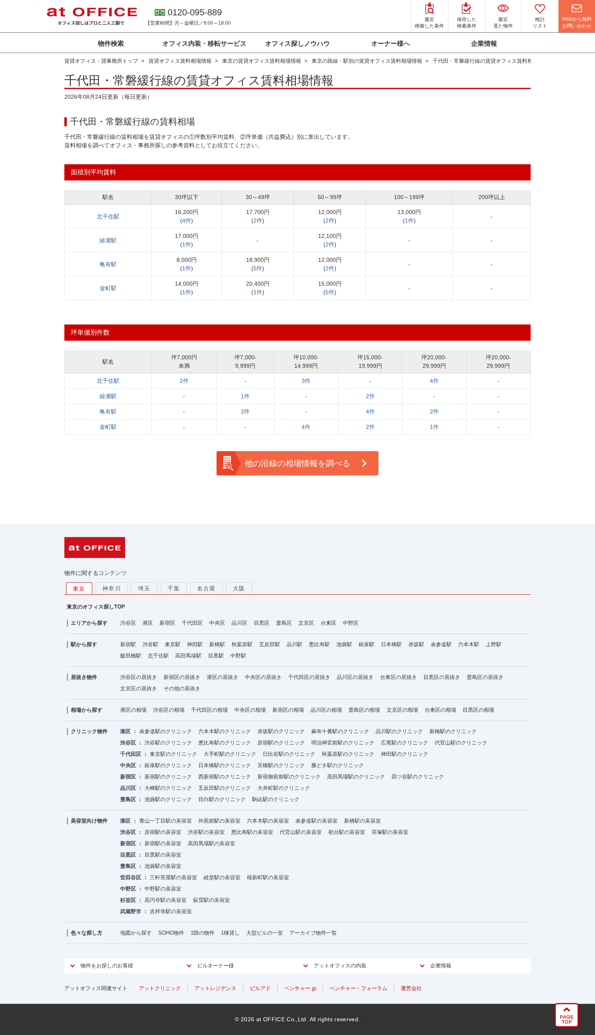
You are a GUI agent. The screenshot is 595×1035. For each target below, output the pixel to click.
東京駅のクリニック (173, 754)
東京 (79, 588)
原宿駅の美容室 (162, 832)
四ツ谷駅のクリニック (417, 777)
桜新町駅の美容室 (268, 877)
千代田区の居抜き (309, 677)
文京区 (306, 623)
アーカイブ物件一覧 (313, 933)
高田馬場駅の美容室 (211, 843)
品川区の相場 (326, 710)
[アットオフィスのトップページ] (92, 16)
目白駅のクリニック (222, 799)
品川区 (239, 623)
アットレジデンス (215, 988)
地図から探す (136, 933)
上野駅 (494, 644)
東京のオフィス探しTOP (96, 607)
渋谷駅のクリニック (168, 743)
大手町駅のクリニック (230, 754)
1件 (409, 220)
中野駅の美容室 (162, 889)
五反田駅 (269, 644)
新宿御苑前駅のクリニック (289, 777)
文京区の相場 (402, 710)
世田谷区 (130, 877)
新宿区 (167, 623)
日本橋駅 (391, 644)
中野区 (351, 623)
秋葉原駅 (242, 644)
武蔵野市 (130, 911)
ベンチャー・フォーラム (358, 988)
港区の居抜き (222, 677)
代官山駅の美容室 (301, 832)
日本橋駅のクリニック (224, 765)
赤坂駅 (416, 644)
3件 (306, 381)
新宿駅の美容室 (162, 843)
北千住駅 (108, 216)
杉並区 (128, 900)
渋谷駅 (150, 644)
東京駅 (173, 644)
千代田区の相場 (209, 710)
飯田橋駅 (130, 656)
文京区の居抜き (138, 688)
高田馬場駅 (188, 656)
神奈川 (111, 588)
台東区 (328, 623)
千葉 (174, 588)
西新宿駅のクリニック (224, 777)
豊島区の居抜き (485, 677)
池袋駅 (344, 644)
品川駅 (294, 644)
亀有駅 (108, 264)
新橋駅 (217, 644)
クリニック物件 (89, 731)
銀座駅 (366, 644)
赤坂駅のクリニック (281, 731)
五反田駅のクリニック (224, 788)
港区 (147, 623)
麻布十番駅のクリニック (340, 731)
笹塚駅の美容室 (390, 832)
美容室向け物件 (89, 821)
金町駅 (108, 288)
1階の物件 (203, 933)
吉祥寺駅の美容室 (171, 911)
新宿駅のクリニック (168, 777)
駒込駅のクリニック (276, 799)
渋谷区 (128, 623)
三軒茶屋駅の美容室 (173, 877)
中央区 (217, 623)
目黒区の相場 (478, 710)
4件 (186, 220)
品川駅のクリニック (399, 731)
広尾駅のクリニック (404, 743)
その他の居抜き (182, 688)
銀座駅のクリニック (168, 765)
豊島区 (284, 623)
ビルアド (260, 988)
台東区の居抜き (398, 677)
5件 (257, 268)
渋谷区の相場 (169, 710)
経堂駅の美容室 (222, 877)
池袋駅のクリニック (168, 799)
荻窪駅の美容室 (211, 900)
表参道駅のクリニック (165, 731)
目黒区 (262, 623)
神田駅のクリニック (404, 754)
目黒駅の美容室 (162, 855)
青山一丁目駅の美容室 (165, 821)
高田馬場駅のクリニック (356, 777)
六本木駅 (468, 644)
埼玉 (144, 588)
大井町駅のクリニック (283, 788)
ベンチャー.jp (300, 988)
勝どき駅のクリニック (337, 765)
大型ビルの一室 (264, 933)
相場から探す (86, 710)
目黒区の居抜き (441, 677)
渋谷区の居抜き (138, 677)
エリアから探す (89, 623)
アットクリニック (160, 988)
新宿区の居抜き (182, 677)
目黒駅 (216, 656)
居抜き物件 (84, 677)
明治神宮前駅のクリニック (342, 743)
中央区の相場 (250, 710)
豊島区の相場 (364, 710)
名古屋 (206, 588)
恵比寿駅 (319, 644)
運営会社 (411, 988)
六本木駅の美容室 (268, 821)
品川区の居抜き (355, 677)
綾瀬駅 (108, 240)
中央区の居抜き (263, 677)
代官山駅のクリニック (461, 743)
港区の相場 (133, 710)
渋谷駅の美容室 (206, 832)
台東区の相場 (440, 710)
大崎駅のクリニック (168, 788)
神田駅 (195, 644)
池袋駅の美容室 (162, 866)
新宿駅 (128, 644)
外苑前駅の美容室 (219, 821)
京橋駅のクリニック (281, 765)
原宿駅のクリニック (281, 743)
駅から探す (84, 644)
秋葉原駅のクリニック (348, 754)
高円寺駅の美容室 (165, 900)
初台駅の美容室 (346, 832)
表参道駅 (441, 644)
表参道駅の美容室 (316, 821)
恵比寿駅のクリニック (224, 743)
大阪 (239, 588)
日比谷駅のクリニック (289, 754)
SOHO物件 (171, 933)
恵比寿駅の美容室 (252, 832)
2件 (257, 220)
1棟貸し (230, 933)
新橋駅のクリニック (453, 731)
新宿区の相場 (288, 710)
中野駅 (238, 656)
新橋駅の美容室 (362, 821)
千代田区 (192, 623)
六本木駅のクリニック (224, 731)
